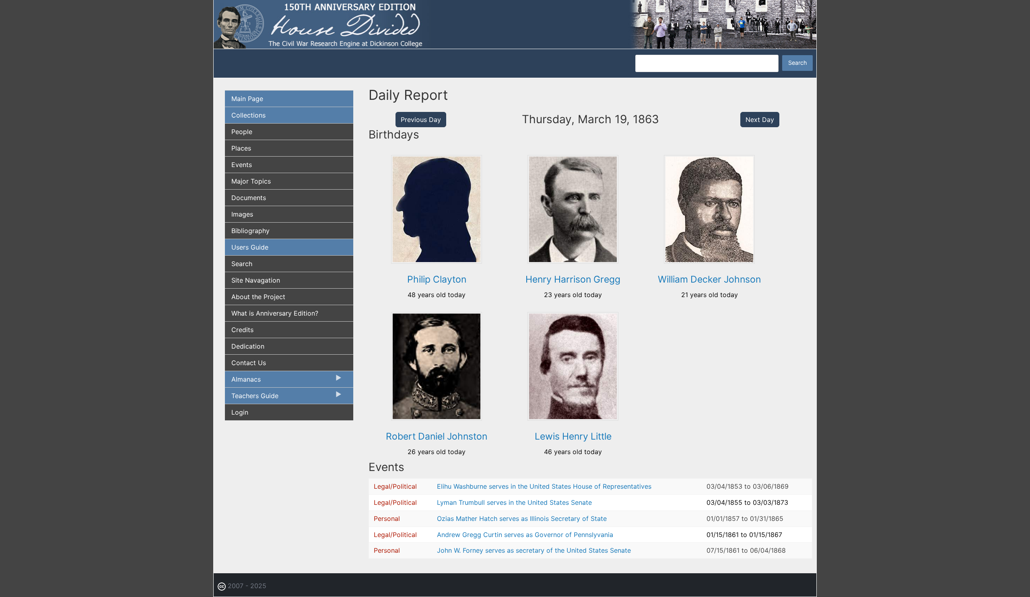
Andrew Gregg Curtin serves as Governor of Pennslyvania (525, 535)
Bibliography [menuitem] (250, 231)
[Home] (515, 24)
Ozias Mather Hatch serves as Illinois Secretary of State (522, 518)
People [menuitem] (241, 132)
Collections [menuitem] (248, 115)
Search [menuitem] (241, 264)
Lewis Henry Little (573, 436)
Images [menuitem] (242, 214)
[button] (436, 261)
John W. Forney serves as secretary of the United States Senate (534, 550)
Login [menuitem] (239, 412)
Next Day (760, 120)
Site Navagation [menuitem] (255, 280)
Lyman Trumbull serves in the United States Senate (514, 502)
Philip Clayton (436, 279)
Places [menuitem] (241, 148)
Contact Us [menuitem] (248, 363)
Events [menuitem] (241, 165)
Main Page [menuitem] (247, 99)
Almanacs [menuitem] (243, 381)
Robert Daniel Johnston (436, 436)
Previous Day (421, 120)
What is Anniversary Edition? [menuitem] (274, 313)
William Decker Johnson (709, 279)
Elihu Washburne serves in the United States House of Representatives (544, 486)
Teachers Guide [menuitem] (251, 398)
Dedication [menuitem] (247, 346)
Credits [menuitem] (242, 330)
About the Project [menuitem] (258, 297)
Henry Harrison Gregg (572, 279)
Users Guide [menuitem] (249, 247)
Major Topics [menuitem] (251, 181)
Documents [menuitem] (248, 198)
